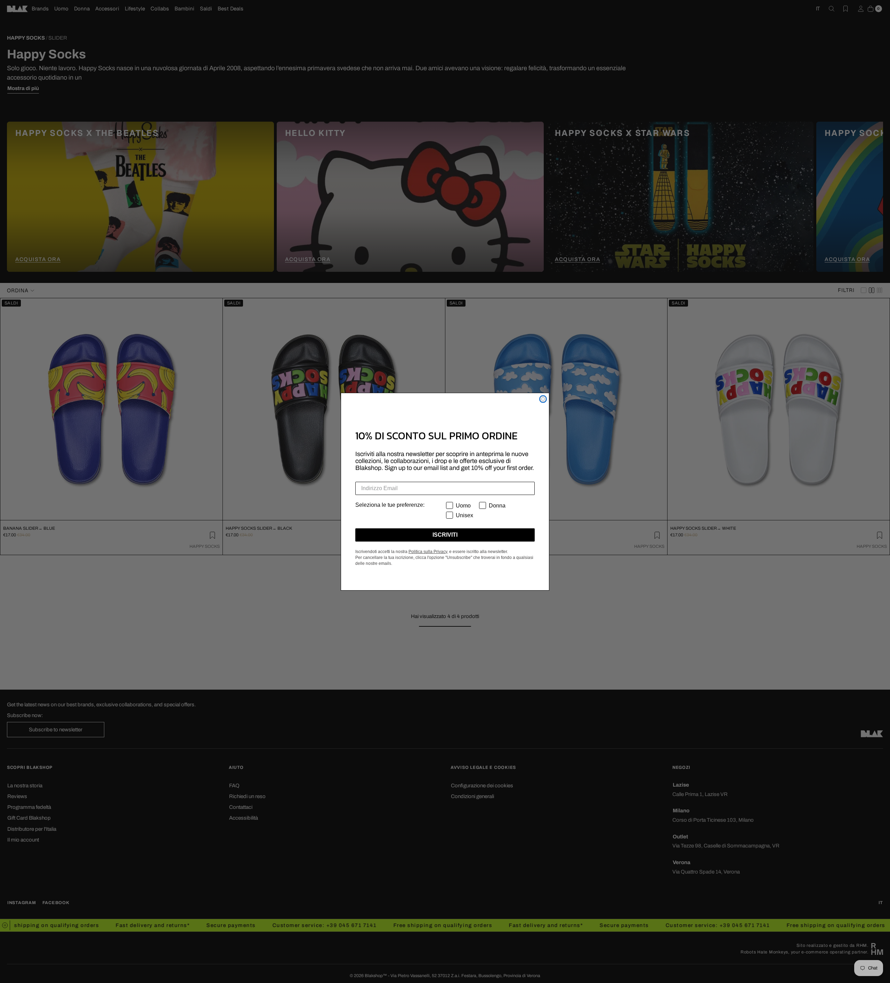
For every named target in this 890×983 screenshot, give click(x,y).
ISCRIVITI (445, 535)
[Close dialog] (543, 399)
